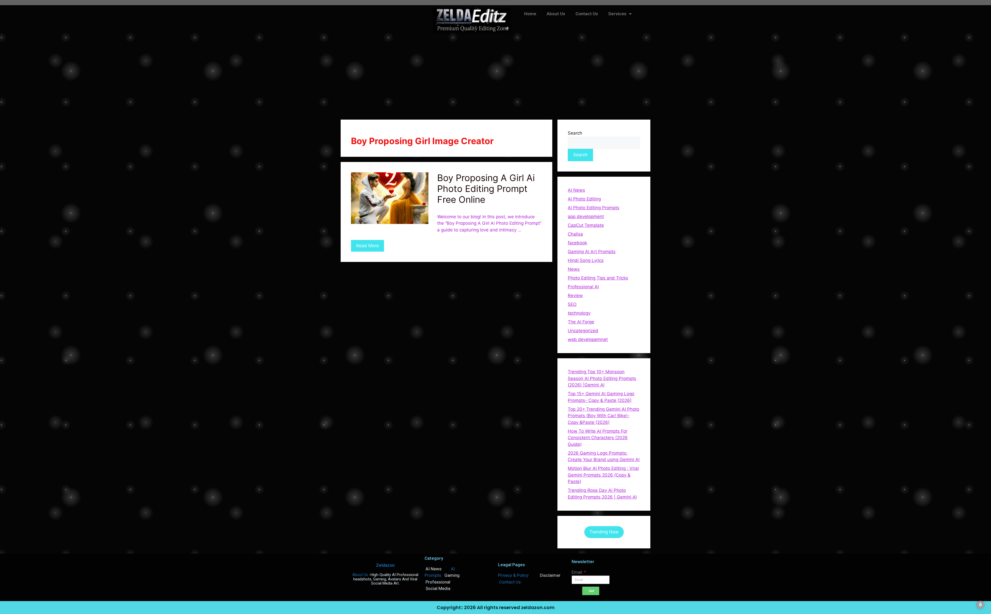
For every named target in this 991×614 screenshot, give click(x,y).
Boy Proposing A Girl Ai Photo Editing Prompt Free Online (486, 188)
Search (575, 133)
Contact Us (587, 13)
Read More (367, 245)
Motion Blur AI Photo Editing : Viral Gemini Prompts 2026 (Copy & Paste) (603, 475)
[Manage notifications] (980, 605)
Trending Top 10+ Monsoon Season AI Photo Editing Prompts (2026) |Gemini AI (602, 378)
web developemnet (588, 339)
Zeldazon (385, 565)
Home (530, 13)
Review (575, 295)
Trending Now (604, 531)
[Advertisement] (495, 76)
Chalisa (575, 234)
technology (579, 313)
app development (586, 216)
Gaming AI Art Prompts (592, 251)
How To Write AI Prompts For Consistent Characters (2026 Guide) (598, 438)
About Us (556, 13)
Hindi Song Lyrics (586, 260)
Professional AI (583, 286)
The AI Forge (581, 321)
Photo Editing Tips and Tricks (598, 278)
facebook (577, 242)
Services (617, 13)
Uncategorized (583, 330)
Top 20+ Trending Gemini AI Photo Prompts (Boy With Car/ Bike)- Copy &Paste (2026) (603, 416)
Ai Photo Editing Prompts (593, 207)
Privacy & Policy (513, 575)
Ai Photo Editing (584, 198)
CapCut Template (586, 225)
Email (577, 572)
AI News (576, 190)
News (574, 269)
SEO (572, 304)
